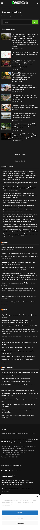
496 (21, 109)
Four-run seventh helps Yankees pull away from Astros (18, 302)
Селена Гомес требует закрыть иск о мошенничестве (18, 356)
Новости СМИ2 (20, 154)
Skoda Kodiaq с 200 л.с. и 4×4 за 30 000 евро (15, 378)
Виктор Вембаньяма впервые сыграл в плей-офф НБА (18, 296)
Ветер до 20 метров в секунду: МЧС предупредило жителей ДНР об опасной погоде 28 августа (25, 126)
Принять (20, 513)
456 (21, 101)
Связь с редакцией (15, 465)
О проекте (4, 465)
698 (21, 91)
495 (21, 57)
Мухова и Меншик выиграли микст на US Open (16, 253)
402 (21, 130)
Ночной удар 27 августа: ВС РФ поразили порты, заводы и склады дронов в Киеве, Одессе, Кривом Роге (20, 230)
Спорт (5, 242)
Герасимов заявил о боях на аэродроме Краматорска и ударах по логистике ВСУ (25, 53)
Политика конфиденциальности (20, 527)
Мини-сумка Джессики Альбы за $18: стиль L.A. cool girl (19, 326)
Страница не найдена (14, 9)
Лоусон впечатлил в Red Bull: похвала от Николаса (17, 390)
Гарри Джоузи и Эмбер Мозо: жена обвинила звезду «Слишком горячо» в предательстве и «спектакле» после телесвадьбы (19, 331)
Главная (3, 9)
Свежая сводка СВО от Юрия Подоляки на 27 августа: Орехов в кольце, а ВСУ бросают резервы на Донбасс (25, 136)
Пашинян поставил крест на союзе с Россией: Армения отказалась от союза (24, 106)
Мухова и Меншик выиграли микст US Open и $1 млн (18, 283)
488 (21, 120)
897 (21, 48)
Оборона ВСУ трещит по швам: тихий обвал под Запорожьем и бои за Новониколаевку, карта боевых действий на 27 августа (24, 76)
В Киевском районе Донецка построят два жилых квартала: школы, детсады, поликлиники (24, 97)
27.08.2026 (16, 57)
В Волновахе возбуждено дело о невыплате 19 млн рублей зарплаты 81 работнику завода (24, 87)
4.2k (21, 140)
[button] (37, 497)
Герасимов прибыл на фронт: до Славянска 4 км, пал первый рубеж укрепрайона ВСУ (20, 235)
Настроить (20, 523)
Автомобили (8, 367)
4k (21, 81)
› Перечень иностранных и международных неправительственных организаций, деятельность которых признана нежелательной (17, 482)
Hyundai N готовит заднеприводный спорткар (15, 381)
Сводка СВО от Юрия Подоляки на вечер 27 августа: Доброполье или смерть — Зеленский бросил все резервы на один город (23, 64)
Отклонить (20, 518)
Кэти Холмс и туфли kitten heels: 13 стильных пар (17, 348)
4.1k (21, 69)
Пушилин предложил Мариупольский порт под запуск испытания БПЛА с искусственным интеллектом (24, 115)
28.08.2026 (16, 48)
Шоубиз (6, 310)
